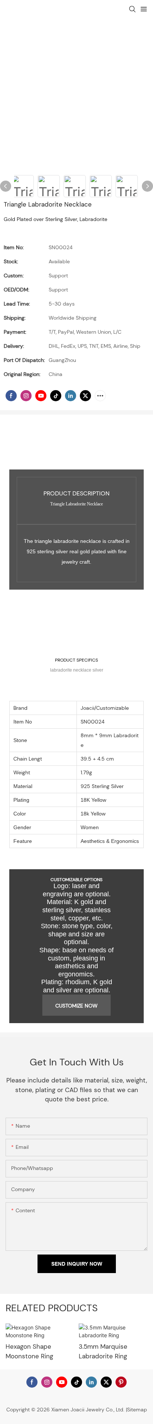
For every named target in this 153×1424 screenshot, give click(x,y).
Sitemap (137, 1409)
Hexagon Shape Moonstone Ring (29, 1351)
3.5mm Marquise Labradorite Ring (103, 1351)
